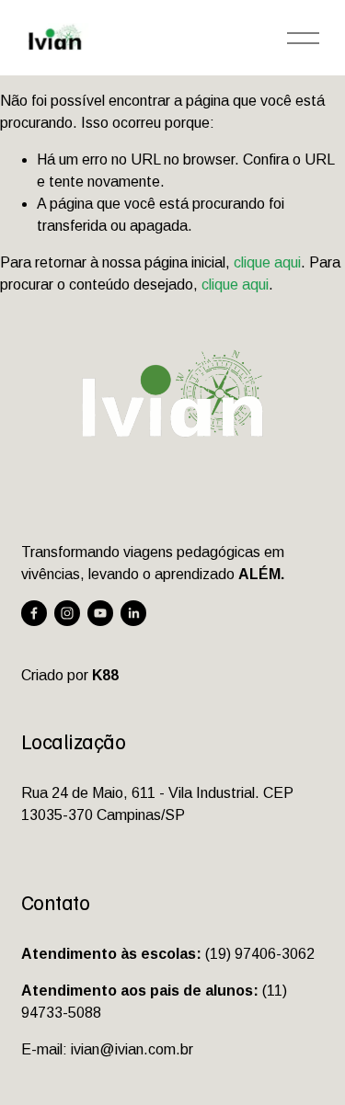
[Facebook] (34, 613)
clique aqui (267, 262)
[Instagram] (67, 613)
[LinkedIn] (133, 613)
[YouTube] (100, 613)
